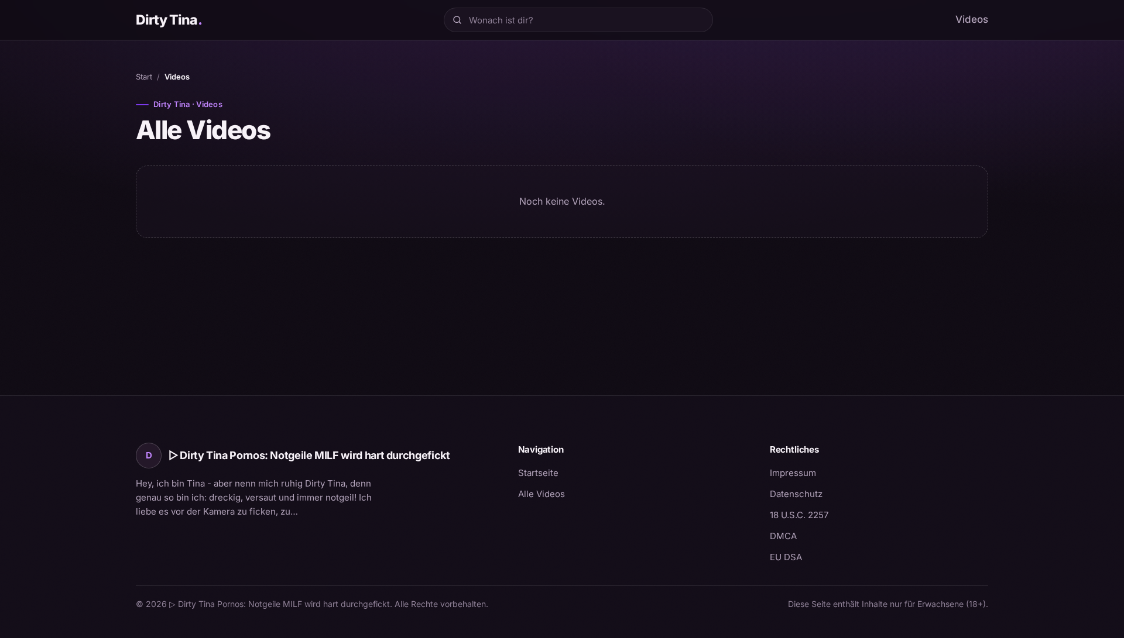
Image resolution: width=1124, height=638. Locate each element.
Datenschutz (796, 493)
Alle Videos (541, 493)
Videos (971, 19)
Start (144, 76)
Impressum (793, 472)
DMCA (783, 536)
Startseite (538, 472)
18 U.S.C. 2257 (799, 514)
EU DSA (786, 557)
